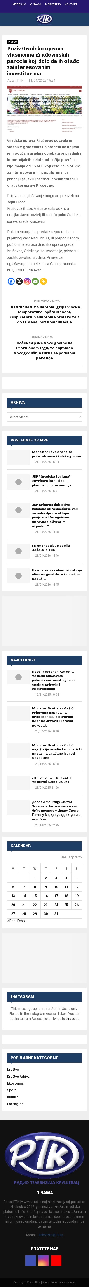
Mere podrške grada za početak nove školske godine (56, 454)
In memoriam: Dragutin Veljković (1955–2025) (51, 780)
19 (77, 896)
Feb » (21, 921)
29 (35, 914)
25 (66, 905)
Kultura (12, 1097)
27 (13, 914)
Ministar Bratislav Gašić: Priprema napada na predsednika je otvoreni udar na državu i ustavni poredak (53, 717)
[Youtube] (56, 1260)
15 (35, 896)
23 (46, 905)
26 (77, 905)
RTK (20, 80)
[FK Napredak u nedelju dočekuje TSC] (18, 551)
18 (66, 896)
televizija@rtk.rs (51, 1235)
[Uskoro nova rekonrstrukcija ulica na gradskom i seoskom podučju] (18, 575)
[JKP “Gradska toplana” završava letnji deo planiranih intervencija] (18, 481)
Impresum (19, 4)
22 (35, 905)
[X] (19, 281)
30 (46, 914)
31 (56, 914)
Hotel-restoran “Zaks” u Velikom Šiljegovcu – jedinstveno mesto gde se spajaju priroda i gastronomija (53, 680)
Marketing (53, 4)
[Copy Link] (43, 281)
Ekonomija (15, 1083)
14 (24, 896)
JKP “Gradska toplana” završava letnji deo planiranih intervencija (51, 480)
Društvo (12, 41)
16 (46, 896)
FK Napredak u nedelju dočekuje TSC (51, 548)
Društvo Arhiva (18, 1076)
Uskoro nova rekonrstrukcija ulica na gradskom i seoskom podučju (57, 574)
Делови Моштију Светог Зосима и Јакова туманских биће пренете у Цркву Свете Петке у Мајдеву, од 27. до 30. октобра (56, 810)
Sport (11, 1090)
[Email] (35, 281)
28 (24, 914)
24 (56, 905)
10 (56, 887)
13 (13, 896)
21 (24, 905)
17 (56, 896)
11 (66, 887)
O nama (35, 4)
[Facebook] (11, 281)
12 (77, 887)
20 (13, 905)
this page (73, 1018)
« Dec (11, 921)
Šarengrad (15, 1104)
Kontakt (71, 4)
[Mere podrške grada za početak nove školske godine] (18, 457)
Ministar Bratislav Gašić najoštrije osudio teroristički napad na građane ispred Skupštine (57, 751)
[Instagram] (27, 281)
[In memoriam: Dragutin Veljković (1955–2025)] (18, 783)
